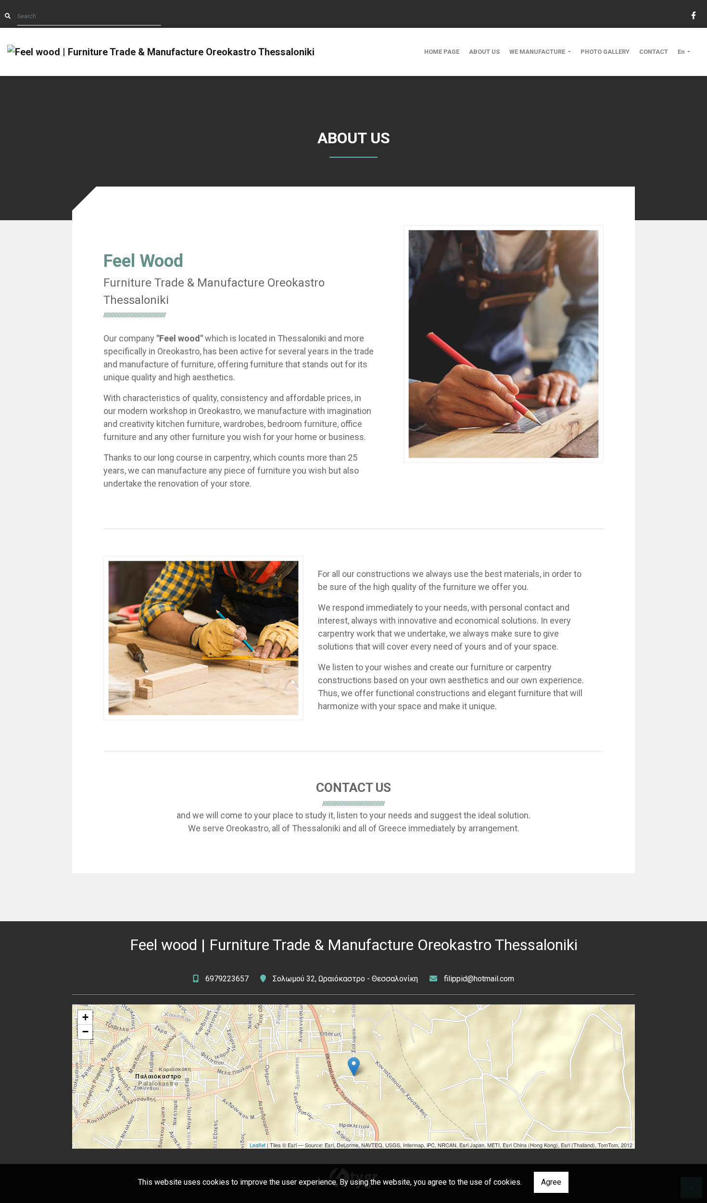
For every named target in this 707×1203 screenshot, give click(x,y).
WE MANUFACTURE (538, 51)
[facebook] (693, 14)
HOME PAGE (441, 51)
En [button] (682, 51)
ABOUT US (484, 51)
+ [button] (85, 1017)
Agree (551, 1182)
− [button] (85, 1032)
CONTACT (653, 51)
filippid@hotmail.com (479, 978)
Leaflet (257, 1145)
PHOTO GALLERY (605, 51)
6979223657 (227, 978)
